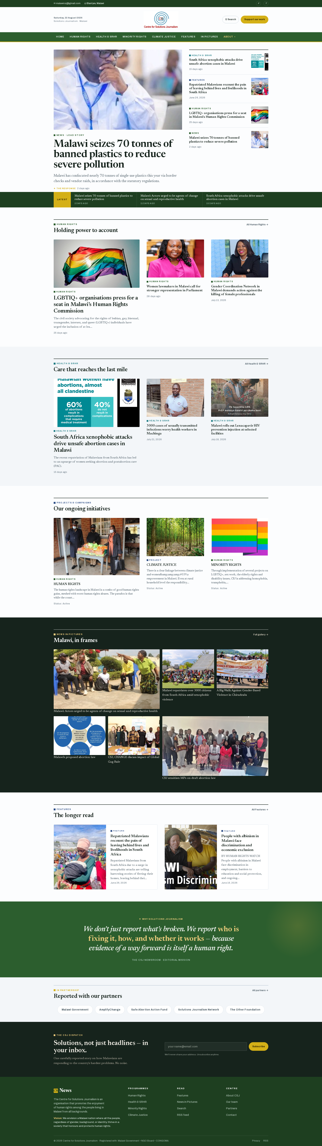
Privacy (256, 1140)
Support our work (254, 19)
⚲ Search (230, 19)
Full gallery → (260, 634)
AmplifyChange (109, 1009)
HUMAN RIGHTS (67, 584)
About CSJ (233, 1095)
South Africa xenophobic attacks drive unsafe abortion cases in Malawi (93, 444)
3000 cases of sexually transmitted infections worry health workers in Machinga (172, 429)
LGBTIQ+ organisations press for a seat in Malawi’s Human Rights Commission (96, 304)
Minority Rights (134, 36)
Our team (232, 1102)
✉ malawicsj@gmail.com (67, 3)
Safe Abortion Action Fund (149, 1009)
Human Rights (80, 36)
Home (60, 36)
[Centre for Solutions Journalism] (161, 19)
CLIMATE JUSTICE (161, 565)
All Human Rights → (257, 224)
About (229, 36)
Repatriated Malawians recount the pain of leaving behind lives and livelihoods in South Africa (218, 88)
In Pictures (209, 36)
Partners (231, 1108)
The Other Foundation (245, 1009)
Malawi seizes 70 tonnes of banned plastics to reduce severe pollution (113, 155)
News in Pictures (187, 1102)
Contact (231, 1115)
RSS (265, 1140)
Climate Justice (164, 36)
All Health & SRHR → (256, 363)
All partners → (260, 990)
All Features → (260, 809)
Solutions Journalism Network (198, 1009)
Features (188, 36)
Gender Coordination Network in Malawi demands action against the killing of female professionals (236, 290)
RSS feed (183, 1115)
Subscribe (258, 1046)
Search (181, 1108)
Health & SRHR (106, 36)
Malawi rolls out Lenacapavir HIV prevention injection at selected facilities (235, 429)
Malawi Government (75, 1009)
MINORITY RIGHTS (226, 565)
